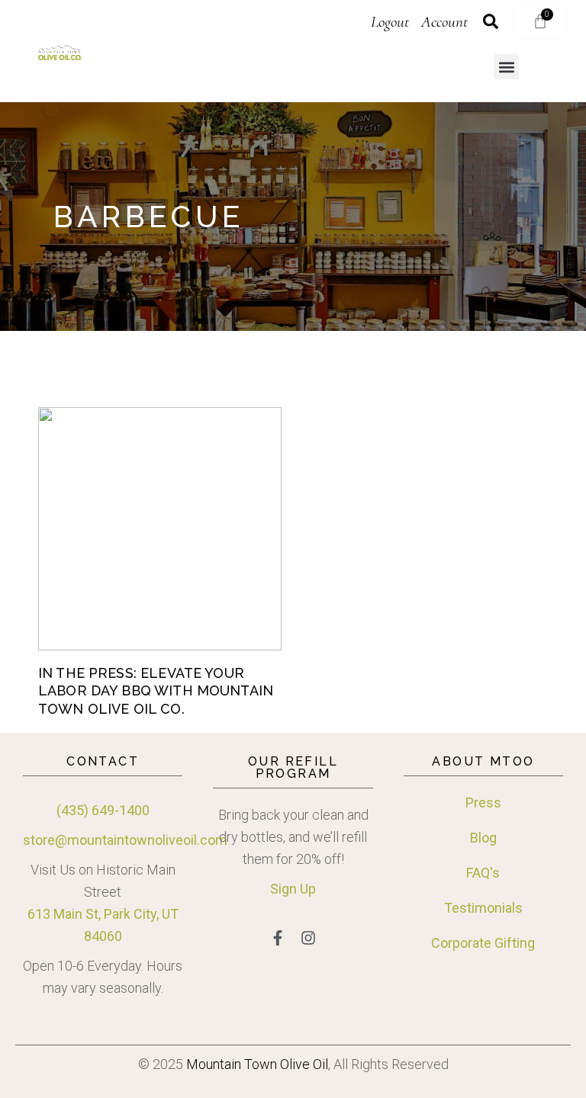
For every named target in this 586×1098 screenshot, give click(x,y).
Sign (283, 889)
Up (306, 889)
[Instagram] (308, 938)
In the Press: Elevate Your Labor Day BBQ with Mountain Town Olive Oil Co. (155, 691)
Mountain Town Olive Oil (257, 1064)
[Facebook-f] (277, 938)
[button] (506, 66)
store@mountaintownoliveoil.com (125, 840)
